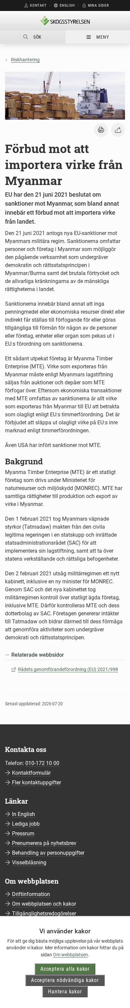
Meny (102, 37)
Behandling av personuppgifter (48, 853)
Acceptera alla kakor (65, 969)
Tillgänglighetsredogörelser (44, 913)
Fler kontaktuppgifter (36, 782)
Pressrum (23, 833)
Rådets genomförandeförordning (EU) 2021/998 (68, 669)
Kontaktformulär (31, 773)
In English (23, 814)
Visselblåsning (29, 862)
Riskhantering (25, 59)
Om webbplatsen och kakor (44, 904)
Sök (37, 37)
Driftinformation (31, 894)
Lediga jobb (26, 824)
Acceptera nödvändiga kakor (65, 980)
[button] (101, 130)
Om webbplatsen (70, 954)
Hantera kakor (65, 991)
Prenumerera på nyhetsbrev (44, 843)
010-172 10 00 (42, 763)
